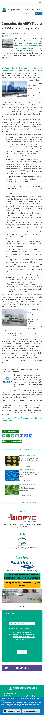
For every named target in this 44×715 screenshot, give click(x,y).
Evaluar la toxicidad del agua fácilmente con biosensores (28, 459)
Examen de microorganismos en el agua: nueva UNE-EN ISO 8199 (29, 474)
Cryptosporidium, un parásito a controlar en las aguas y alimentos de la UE (28, 489)
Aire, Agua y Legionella (27, 455)
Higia (22, 534)
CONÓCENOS (10, 693)
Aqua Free (22, 557)
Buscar (38, 13)
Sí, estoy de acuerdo (12, 711)
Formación (22, 668)
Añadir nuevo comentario (12, 441)
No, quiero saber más (31, 711)
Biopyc (22, 511)
